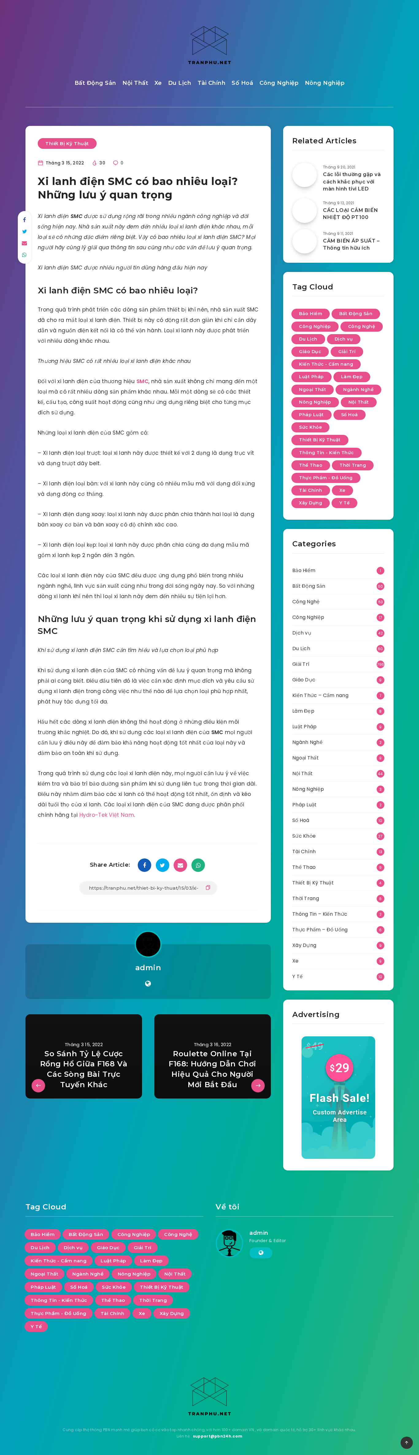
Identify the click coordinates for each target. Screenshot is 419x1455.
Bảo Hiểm (310, 313)
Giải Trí (347, 351)
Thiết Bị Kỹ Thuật (67, 143)
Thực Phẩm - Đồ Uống (326, 478)
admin (148, 967)
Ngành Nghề (358, 389)
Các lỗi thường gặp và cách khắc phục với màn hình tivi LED (352, 181)
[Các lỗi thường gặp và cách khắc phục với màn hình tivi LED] (304, 175)
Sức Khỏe (310, 427)
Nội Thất (135, 83)
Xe (158, 83)
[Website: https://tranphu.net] (148, 984)
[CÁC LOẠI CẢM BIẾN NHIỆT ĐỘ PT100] (304, 210)
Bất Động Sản (95, 83)
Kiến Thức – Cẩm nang (320, 695)
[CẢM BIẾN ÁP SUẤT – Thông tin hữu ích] (304, 241)
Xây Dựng (310, 503)
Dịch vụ (344, 339)
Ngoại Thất (312, 389)
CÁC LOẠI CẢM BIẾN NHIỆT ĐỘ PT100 (350, 213)
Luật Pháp (311, 376)
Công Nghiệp (279, 83)
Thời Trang (353, 465)
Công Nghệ (361, 326)
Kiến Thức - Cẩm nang (326, 364)
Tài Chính (212, 83)
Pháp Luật (311, 414)
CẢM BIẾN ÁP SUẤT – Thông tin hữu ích (351, 244)
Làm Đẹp (352, 376)
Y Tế (344, 503)
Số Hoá (242, 83)
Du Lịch (179, 83)
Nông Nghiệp (325, 83)
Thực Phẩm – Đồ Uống (320, 929)
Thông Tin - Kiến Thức (326, 452)
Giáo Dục (310, 351)
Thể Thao (310, 465)
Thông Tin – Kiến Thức (319, 914)
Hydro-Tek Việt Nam (106, 815)
